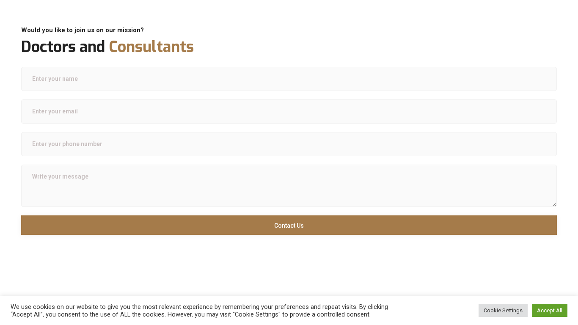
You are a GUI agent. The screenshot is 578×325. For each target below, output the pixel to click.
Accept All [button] (549, 310)
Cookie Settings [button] (503, 310)
